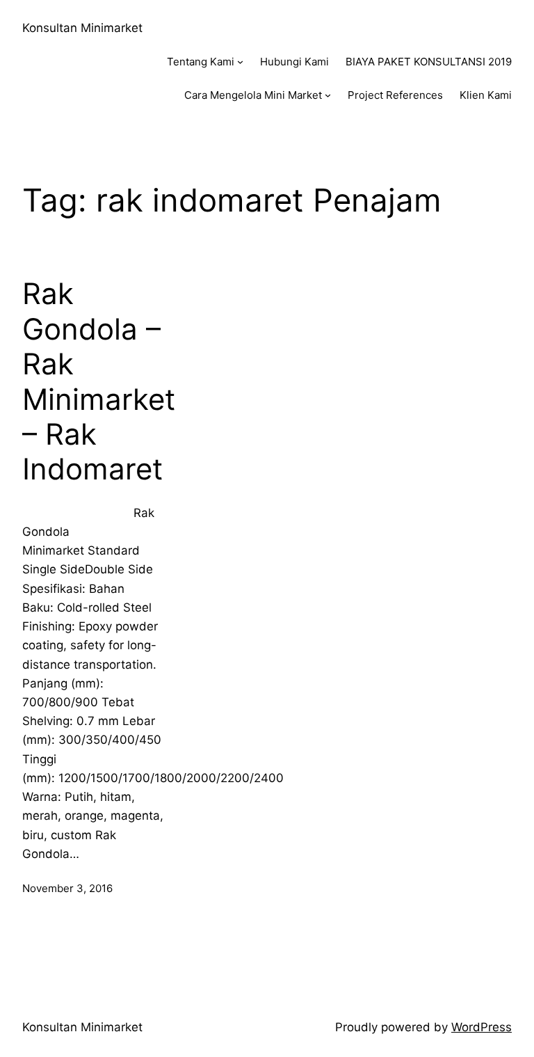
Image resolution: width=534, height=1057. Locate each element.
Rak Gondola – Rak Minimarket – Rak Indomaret (98, 381)
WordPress (481, 1027)
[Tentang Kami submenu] (240, 61)
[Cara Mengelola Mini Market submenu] (328, 95)
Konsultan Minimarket (82, 28)
